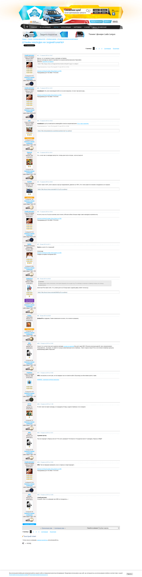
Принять (129, 574)
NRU (29, 343)
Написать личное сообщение (29, 78)
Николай (29, 152)
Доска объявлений (99, 27)
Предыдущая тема (47, 528)
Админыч (29, 372)
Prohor (29, 315)
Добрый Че (29, 278)
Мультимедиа (66, 27)
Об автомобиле (45, 27)
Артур (29, 404)
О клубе (87, 27)
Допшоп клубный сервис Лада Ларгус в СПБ (49, 71)
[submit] (87, 21)
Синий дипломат (29, 55)
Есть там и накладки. (83, 123)
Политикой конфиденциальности (38, 574)
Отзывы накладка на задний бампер (68, 39)
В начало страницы (29, 524)
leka (29, 120)
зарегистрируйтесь (42, 540)
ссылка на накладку (68, 346)
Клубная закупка (51, 39)
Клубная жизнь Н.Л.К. (39, 39)
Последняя (116, 48)
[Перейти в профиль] (29, 67)
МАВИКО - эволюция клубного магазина (48, 379)
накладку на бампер (48, 61)
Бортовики (77, 27)
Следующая (107, 48)
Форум (56, 27)
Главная (24, 39)
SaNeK (29, 244)
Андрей (29, 181)
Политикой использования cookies (18, 574)
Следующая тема (59, 528)
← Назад (28, 543)
